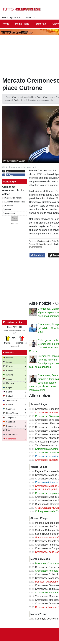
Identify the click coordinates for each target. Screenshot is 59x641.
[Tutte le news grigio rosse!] (21, 9)
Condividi (38, 255)
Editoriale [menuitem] (41, 23)
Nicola (8, 210)
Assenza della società (15, 202)
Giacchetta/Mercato (14, 198)
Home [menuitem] (5, 23)
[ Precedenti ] (14, 346)
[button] (14, 218)
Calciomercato (43, 241)
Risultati (14, 223)
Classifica (8, 352)
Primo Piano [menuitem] (22, 23)
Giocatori (9, 206)
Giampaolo (10, 213)
